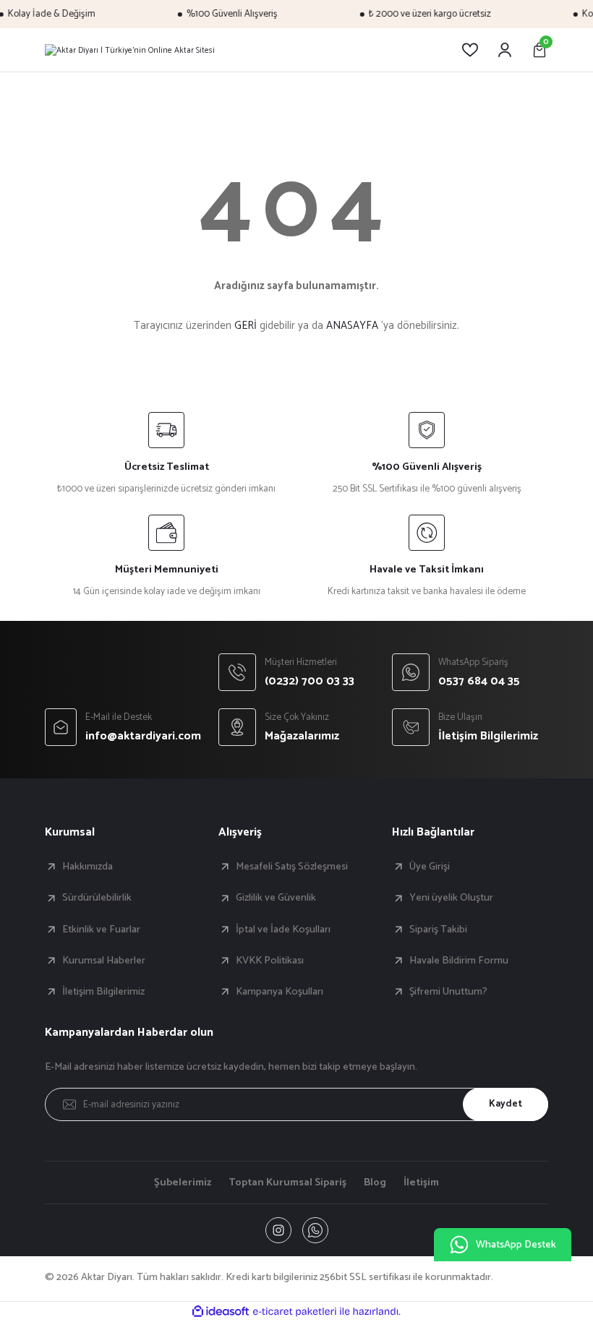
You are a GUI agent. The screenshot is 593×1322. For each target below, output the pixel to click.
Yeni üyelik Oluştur (451, 898)
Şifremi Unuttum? (448, 992)
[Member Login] (504, 50)
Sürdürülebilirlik (97, 898)
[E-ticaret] (294, 1311)
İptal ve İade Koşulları (283, 929)
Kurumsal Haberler (103, 961)
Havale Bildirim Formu (458, 961)
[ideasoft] (220, 1311)
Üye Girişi (429, 867)
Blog (375, 1182)
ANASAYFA (352, 326)
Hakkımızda (87, 867)
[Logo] (130, 49)
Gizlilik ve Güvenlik (276, 898)
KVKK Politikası (270, 961)
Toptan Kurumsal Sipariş (287, 1182)
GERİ (245, 326)
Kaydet (505, 1104)
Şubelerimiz (182, 1182)
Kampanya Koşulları (279, 992)
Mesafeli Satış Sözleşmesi (292, 867)
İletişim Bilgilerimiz (103, 992)
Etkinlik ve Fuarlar (101, 929)
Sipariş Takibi (438, 929)
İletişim (421, 1182)
